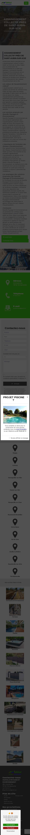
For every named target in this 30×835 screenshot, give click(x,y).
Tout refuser (10, 828)
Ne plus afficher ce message (19, 438)
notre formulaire (21, 429)
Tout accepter (10, 825)
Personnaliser (11, 831)
